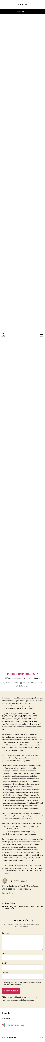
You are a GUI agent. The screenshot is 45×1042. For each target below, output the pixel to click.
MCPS (15, 868)
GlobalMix (21, 866)
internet (20, 674)
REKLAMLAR (23, 11)
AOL (6, 866)
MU (32, 868)
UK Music (38, 870)
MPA (24, 868)
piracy (35, 674)
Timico (31, 870)
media (28, 674)
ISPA (6, 868)
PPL (23, 870)
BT (16, 866)
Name (5, 953)
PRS (26, 870)
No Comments (24, 686)
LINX (10, 868)
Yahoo (7, 873)
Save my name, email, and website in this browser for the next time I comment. (22, 984)
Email (4, 963)
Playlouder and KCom (13, 870)
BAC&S (11, 866)
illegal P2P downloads (33, 866)
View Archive (8, 893)
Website (5, 973)
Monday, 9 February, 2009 (32, 682)
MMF (20, 868)
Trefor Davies (13, 682)
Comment (5, 933)
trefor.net (22, 4)
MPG (28, 868)
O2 (35, 868)
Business (11, 674)
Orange (39, 868)
